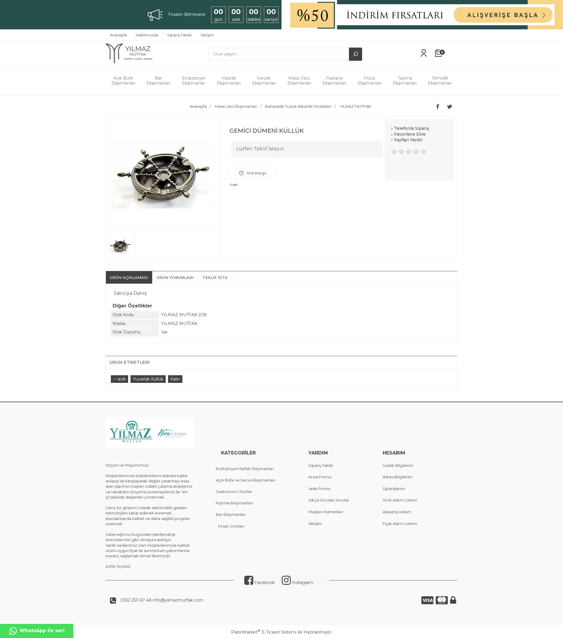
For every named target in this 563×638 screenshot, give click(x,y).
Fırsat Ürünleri (231, 526)
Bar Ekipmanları (158, 80)
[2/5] (398, 151)
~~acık (119, 379)
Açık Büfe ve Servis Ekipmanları (245, 480)
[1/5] (394, 151)
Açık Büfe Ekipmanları (123, 80)
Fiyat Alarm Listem (400, 523)
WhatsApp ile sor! (42, 630)
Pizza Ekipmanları (369, 80)
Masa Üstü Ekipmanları (299, 80)
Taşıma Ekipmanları (405, 80)
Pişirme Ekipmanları (234, 503)
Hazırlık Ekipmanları (229, 80)
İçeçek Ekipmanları (264, 80)
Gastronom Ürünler (234, 491)
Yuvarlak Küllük (148, 379)
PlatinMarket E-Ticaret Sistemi (263, 632)
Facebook (264, 582)
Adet (234, 184)
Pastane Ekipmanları (334, 80)
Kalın (175, 379)
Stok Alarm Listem (400, 500)
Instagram (302, 582)
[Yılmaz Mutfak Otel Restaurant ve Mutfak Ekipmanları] (131, 64)
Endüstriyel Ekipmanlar (193, 80)
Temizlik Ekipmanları (440, 80)
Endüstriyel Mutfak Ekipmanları (245, 468)
